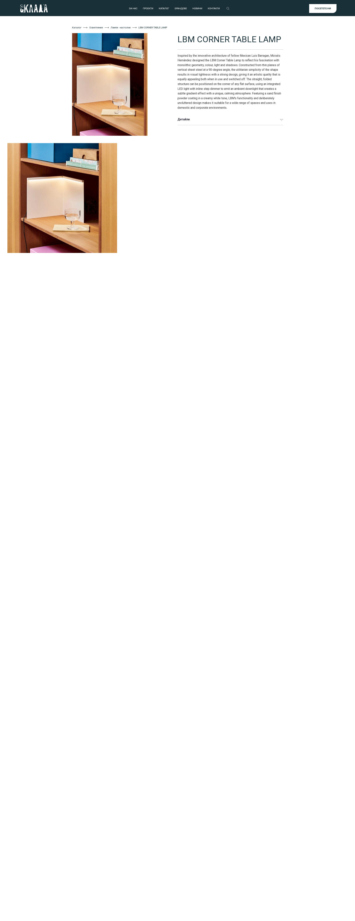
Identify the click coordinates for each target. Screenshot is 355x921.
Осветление (96, 27)
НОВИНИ (197, 8)
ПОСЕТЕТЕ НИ (323, 8)
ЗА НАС (133, 8)
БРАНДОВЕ (181, 8)
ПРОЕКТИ (148, 8)
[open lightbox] (119, 84)
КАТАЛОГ (164, 8)
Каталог (76, 27)
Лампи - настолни (121, 27)
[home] (33, 8)
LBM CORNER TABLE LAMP (152, 27)
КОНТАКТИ (214, 8)
